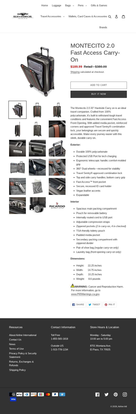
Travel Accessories (53, 16)
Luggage (56, 5)
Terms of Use (16, 348)
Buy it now (98, 94)
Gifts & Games (99, 5)
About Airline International (22, 335)
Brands (103, 27)
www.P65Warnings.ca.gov (85, 294)
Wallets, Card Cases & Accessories (87, 16)
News (12, 344)
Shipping (75, 72)
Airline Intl (122, 406)
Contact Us (15, 339)
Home (44, 5)
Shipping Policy (17, 370)
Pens (83, 5)
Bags (70, 5)
